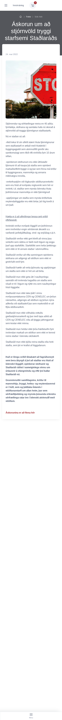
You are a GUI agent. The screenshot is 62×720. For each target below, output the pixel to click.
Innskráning (18, 5)
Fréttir (28, 17)
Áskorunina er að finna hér (20, 412)
